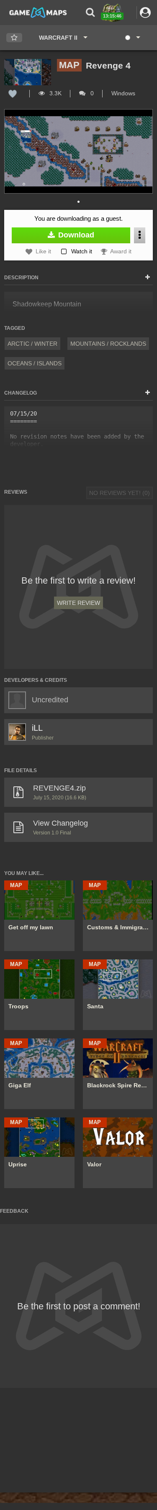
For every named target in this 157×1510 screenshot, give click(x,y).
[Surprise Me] (132, 37)
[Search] (90, 12)
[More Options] (139, 235)
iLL (37, 727)
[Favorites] (14, 38)
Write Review (78, 602)
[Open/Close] (147, 277)
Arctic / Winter (32, 343)
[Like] (12, 93)
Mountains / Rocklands (108, 343)
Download (75, 235)
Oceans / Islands (35, 363)
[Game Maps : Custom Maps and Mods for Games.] (38, 12)
